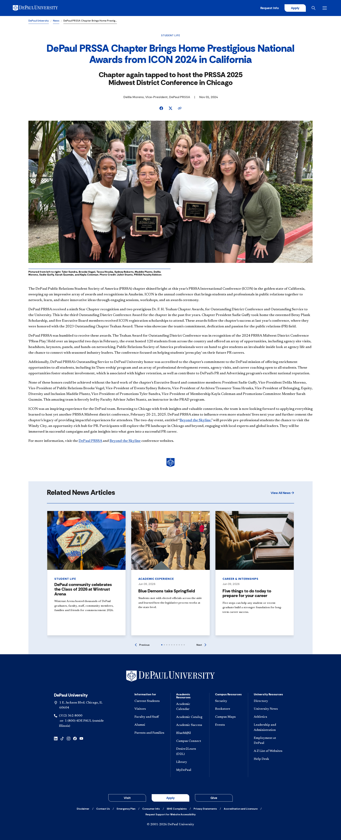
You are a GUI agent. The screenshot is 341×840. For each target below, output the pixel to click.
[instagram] (68, 738)
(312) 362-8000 (70, 715)
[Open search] (314, 8)
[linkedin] (56, 738)
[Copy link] (180, 108)
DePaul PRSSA (90, 441)
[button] (282, 492)
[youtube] (81, 738)
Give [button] (213, 798)
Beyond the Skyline (125, 441)
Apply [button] (170, 798)
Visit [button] (127, 798)
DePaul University (38, 20)
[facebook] (75, 738)
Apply (295, 8)
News (56, 20)
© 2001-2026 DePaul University (170, 824)
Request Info (269, 8)
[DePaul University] (40, 8)
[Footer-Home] (170, 676)
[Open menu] (325, 8)
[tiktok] (62, 738)
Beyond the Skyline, (195, 420)
